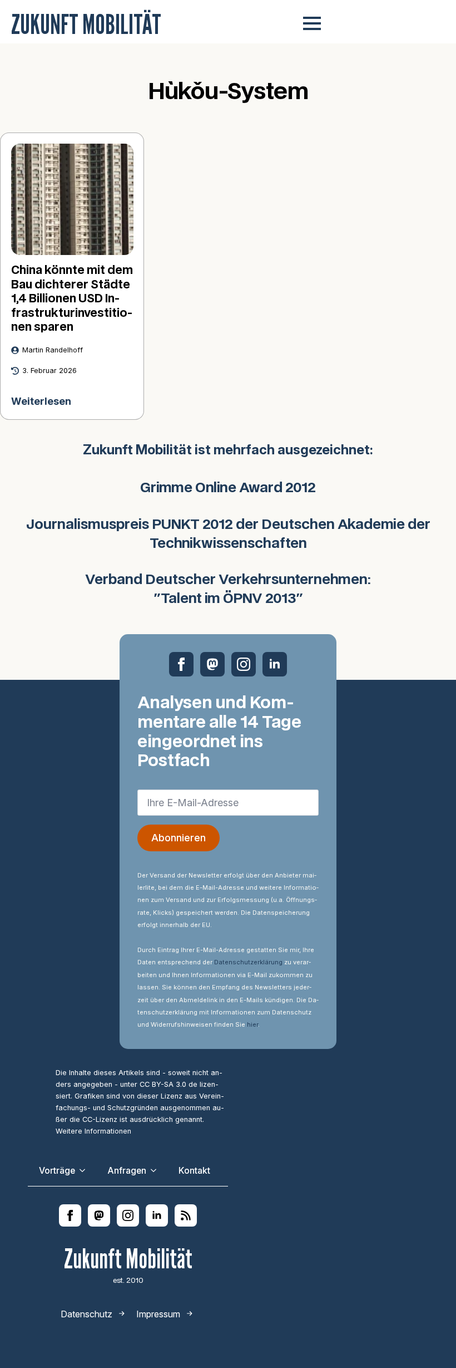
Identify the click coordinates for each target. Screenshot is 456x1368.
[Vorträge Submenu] (85, 1170)
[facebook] (181, 664)
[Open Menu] (312, 23)
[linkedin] (274, 664)
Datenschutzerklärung (248, 962)
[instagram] (243, 664)
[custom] (212, 664)
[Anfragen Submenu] (156, 1170)
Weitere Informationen (93, 1131)
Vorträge (57, 1170)
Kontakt (194, 1170)
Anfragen (126, 1170)
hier (252, 1024)
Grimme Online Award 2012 (228, 488)
